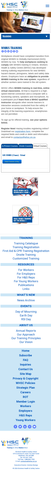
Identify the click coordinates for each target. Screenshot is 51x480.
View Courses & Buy (12, 162)
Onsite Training (26, 254)
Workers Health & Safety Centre (14, 9)
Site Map (25, 374)
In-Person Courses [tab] (10, 146)
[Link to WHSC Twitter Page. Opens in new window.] (20, 426)
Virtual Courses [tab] (40, 146)
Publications (26, 285)
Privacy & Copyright (25, 378)
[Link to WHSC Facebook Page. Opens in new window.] (15, 426)
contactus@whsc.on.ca (24, 137)
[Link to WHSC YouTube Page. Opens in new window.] (34, 426)
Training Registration (26, 247)
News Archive (26, 300)
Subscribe (25, 355)
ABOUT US (26, 325)
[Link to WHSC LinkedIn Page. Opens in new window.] (25, 426)
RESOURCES (26, 264)
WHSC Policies (25, 383)
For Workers (26, 270)
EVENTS (26, 306)
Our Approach (26, 334)
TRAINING (6, 36)
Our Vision (26, 342)
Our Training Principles (26, 338)
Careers (25, 392)
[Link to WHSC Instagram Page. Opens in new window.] (29, 426)
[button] (47, 6)
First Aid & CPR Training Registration (26, 251)
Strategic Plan (25, 387)
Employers (25, 410)
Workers (25, 406)
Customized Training (26, 258)
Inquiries (25, 364)
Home (25, 350)
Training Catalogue (26, 243)
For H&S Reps (26, 277)
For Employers (26, 273)
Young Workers (25, 420)
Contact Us (25, 369)
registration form (22, 131)
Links (26, 289)
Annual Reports (26, 330)
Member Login (25, 401)
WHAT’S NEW (26, 295)
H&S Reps (25, 415)
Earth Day (26, 315)
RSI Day (26, 319)
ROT (25, 397)
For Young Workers (26, 281)
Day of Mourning (26, 311)
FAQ (25, 360)
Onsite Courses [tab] (25, 146)
